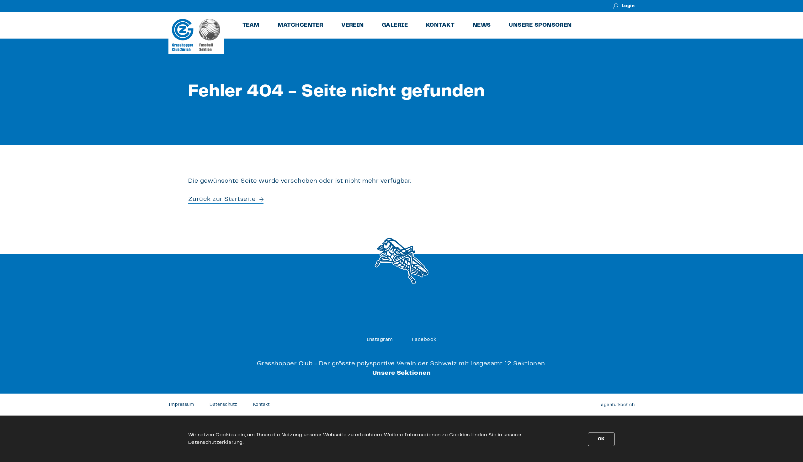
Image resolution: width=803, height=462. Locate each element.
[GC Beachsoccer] (196, 34)
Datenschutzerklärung (215, 442)
